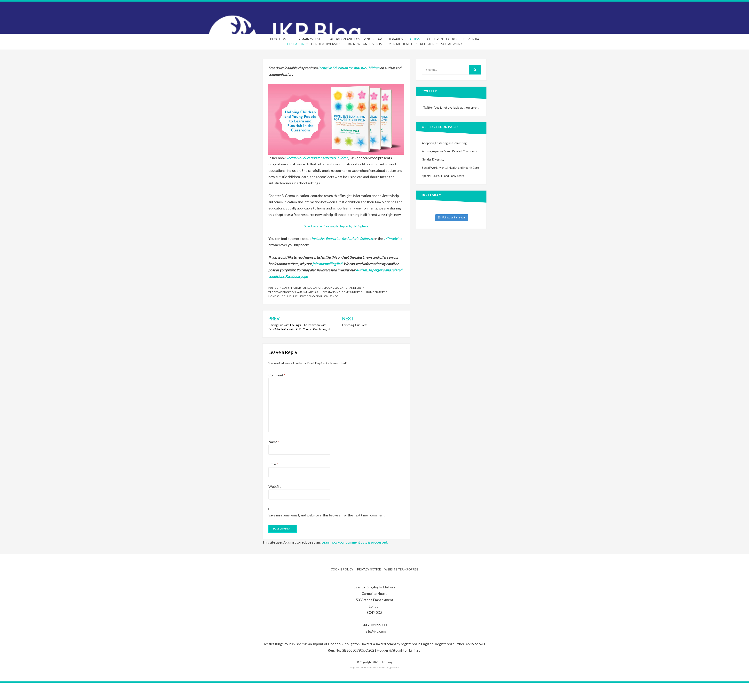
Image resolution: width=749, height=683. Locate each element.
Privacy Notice (369, 569)
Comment (276, 375)
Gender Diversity (325, 44)
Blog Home (279, 39)
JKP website (393, 238)
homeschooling (280, 296)
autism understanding (324, 292)
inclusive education (307, 296)
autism (302, 292)
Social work (451, 44)
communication (353, 292)
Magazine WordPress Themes (366, 667)
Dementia (471, 39)
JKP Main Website (309, 39)
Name (274, 442)
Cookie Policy (342, 569)
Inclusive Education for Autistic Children (317, 158)
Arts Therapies (390, 39)
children (299, 287)
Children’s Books (442, 39)
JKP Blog (387, 662)
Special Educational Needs (342, 287)
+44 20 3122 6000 (374, 625)
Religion (427, 44)
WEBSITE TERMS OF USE (401, 569)
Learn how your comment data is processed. (354, 542)
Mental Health (401, 44)
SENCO (334, 296)
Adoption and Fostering (350, 39)
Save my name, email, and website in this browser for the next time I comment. (326, 515)
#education (287, 292)
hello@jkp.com (375, 631)
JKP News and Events (364, 44)
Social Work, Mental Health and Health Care (450, 167)
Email (273, 464)
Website (274, 486)
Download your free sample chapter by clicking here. (336, 226)
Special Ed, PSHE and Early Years (443, 175)
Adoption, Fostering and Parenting (444, 143)
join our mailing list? (327, 264)
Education (295, 44)
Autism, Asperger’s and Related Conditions (449, 151)
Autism (415, 39)
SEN (325, 296)
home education (378, 292)
